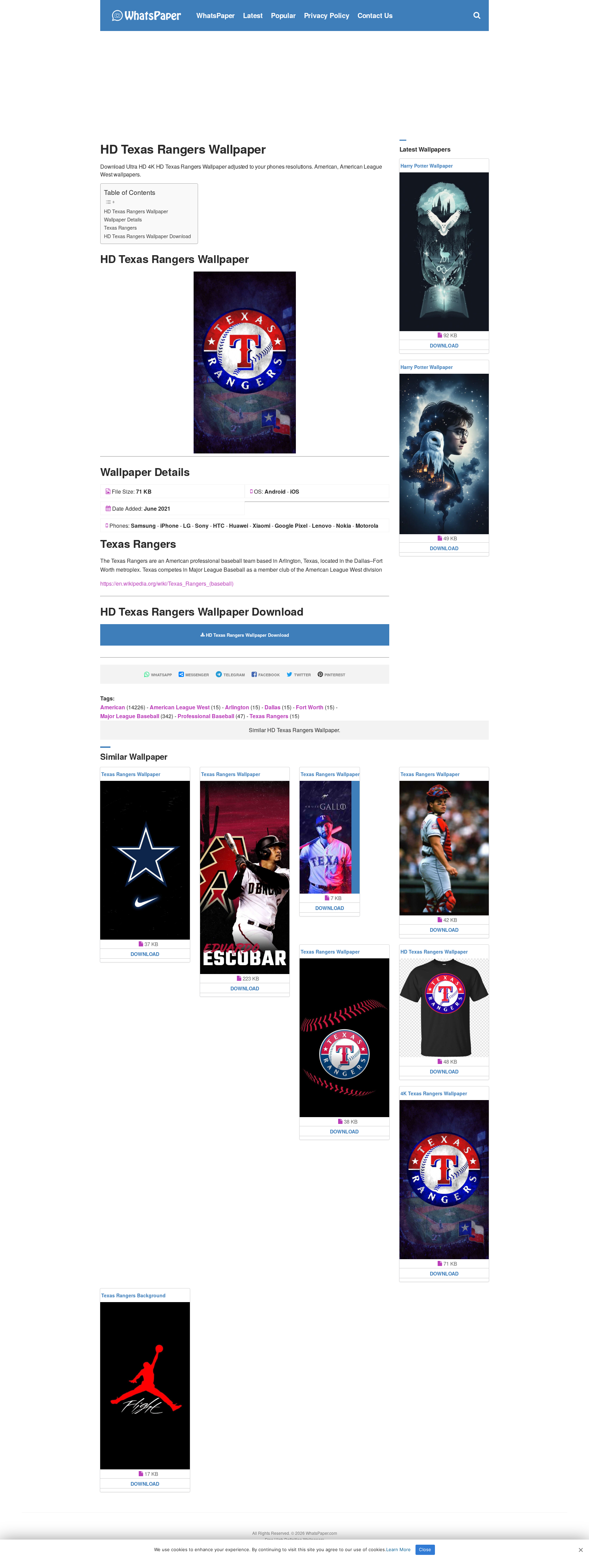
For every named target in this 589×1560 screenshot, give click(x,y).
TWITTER (302, 674)
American (113, 707)
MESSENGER (196, 674)
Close (425, 1549)
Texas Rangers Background (133, 1295)
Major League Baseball (130, 716)
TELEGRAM (234, 674)
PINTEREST (334, 674)
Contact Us (375, 15)
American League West (180, 707)
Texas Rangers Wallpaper (130, 774)
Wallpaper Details (123, 219)
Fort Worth (310, 707)
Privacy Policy (326, 15)
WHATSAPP (161, 674)
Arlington (238, 707)
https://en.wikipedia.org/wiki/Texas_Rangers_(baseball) (166, 583)
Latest (253, 15)
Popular (283, 15)
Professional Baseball (207, 716)
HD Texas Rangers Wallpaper (136, 211)
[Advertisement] (294, 85)
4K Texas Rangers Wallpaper (434, 1093)
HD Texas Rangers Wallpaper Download (147, 236)
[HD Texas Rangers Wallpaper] (245, 362)
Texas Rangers (120, 227)
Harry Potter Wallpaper (427, 165)
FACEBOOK (268, 674)
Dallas (273, 707)
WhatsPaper (215, 15)
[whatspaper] (146, 14)
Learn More (398, 1549)
